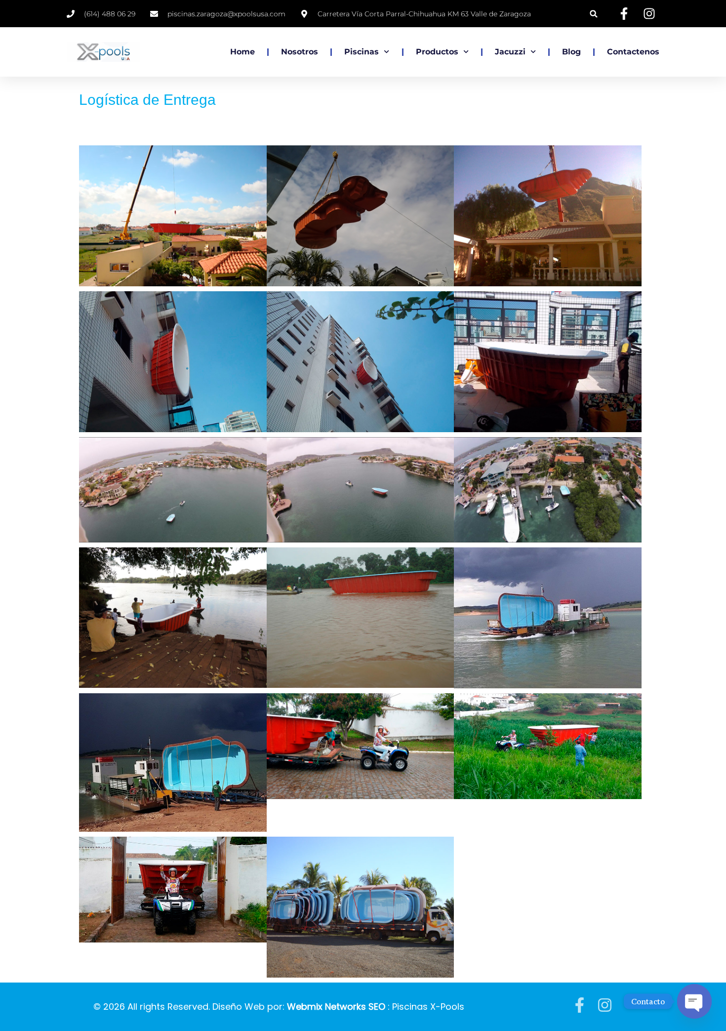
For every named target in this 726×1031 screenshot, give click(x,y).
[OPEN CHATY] (694, 1001)
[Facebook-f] (579, 1005)
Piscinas (361, 51)
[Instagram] (604, 1005)
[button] (594, 13)
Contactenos (633, 51)
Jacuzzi (510, 51)
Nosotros (299, 51)
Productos (437, 51)
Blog (571, 51)
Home (242, 51)
